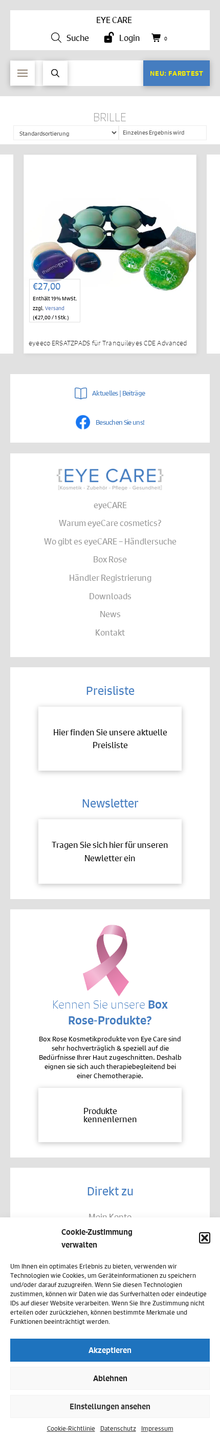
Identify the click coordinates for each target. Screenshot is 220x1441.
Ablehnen (110, 1377)
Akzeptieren (110, 1349)
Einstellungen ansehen (110, 1406)
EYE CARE (114, 20)
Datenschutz (118, 1428)
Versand (54, 308)
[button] (205, 1238)
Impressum (157, 1428)
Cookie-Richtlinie (71, 1428)
